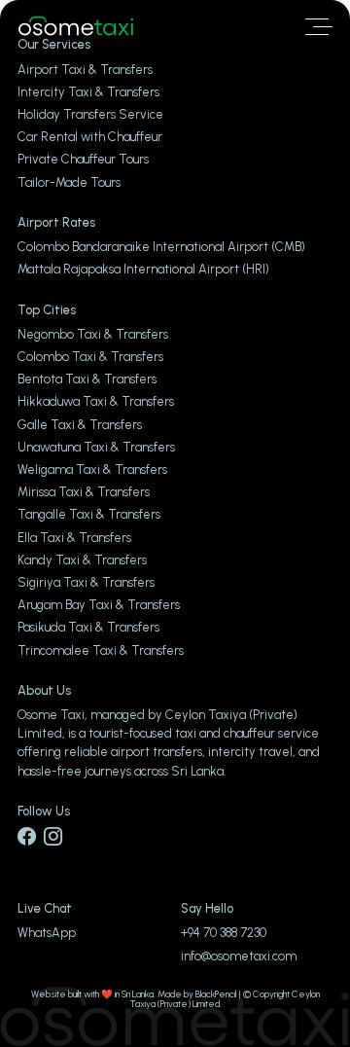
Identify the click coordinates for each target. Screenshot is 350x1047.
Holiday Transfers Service (90, 114)
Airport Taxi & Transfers (85, 69)
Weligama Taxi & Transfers (92, 469)
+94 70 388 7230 (223, 932)
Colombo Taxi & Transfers (90, 356)
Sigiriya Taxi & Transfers (86, 582)
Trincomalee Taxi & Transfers (101, 650)
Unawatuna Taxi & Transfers (96, 447)
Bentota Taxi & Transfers (87, 379)
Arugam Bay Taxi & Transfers (99, 604)
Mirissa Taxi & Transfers (84, 492)
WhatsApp (47, 932)
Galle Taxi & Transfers (80, 424)
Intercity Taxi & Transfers (88, 92)
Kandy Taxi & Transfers (82, 560)
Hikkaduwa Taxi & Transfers (96, 401)
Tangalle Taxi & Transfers (89, 514)
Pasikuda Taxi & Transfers (88, 627)
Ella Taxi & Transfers (74, 537)
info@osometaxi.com (239, 956)
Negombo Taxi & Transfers (93, 334)
